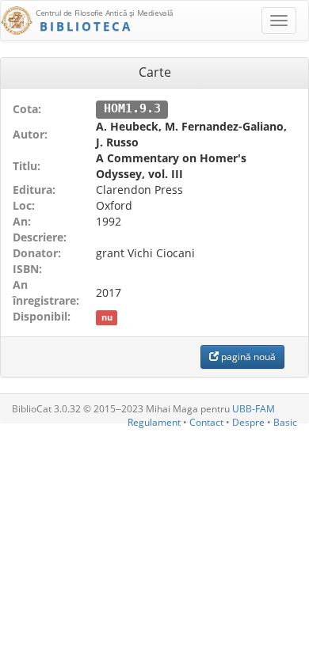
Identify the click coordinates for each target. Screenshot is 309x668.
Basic (285, 422)
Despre (248, 422)
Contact (206, 422)
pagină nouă (247, 356)
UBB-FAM (253, 409)
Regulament (154, 422)
